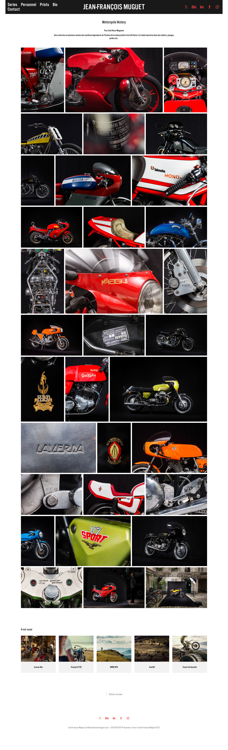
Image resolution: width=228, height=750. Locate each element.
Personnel (28, 4)
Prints (44, 4)
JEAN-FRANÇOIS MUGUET (114, 7)
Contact (14, 9)
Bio (55, 4)
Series (12, 4)
